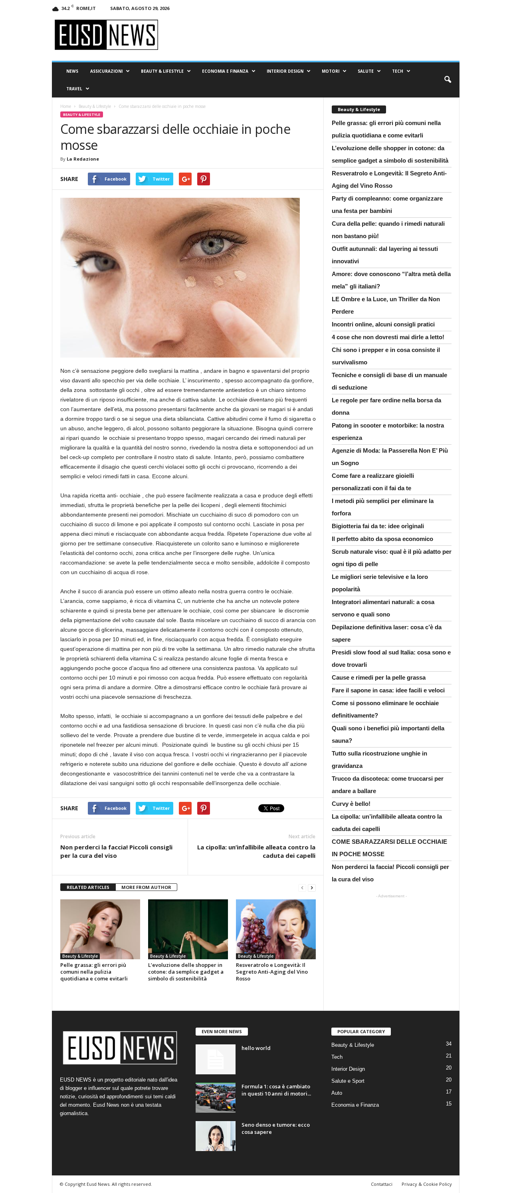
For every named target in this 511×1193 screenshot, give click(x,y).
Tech (397, 71)
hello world (256, 1048)
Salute (366, 71)
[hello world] (216, 1059)
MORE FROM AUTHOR (146, 887)
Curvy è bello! (351, 803)
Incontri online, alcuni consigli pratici (383, 324)
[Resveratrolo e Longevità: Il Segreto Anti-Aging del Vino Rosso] (276, 929)
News (72, 71)
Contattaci (381, 1184)
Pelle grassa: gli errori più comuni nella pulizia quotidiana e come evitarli (94, 971)
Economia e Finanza (225, 71)
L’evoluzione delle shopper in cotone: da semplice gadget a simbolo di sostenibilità (186, 971)
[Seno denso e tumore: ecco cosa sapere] (216, 1136)
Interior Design (285, 71)
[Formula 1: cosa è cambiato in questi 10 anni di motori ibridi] (216, 1098)
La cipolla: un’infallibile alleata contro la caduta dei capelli (256, 851)
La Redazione (83, 159)
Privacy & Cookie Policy (427, 1184)
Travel (74, 88)
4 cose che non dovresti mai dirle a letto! (388, 337)
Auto (336, 1093)
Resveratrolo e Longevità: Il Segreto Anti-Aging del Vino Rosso (272, 971)
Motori (330, 71)
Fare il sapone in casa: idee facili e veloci (388, 690)
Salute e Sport (347, 1081)
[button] (447, 80)
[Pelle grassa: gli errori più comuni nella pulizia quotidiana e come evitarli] (100, 929)
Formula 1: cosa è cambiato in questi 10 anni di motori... (276, 1090)
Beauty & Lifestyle (162, 71)
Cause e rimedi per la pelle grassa (379, 677)
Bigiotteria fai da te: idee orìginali (378, 526)
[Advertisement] (391, 952)
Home (65, 106)
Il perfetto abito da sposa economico (382, 538)
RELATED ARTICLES (88, 887)
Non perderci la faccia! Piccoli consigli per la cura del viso (116, 851)
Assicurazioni (106, 71)
